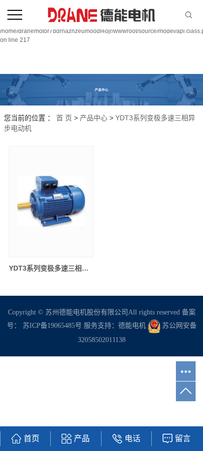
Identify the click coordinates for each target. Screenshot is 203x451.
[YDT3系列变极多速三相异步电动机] (51, 201)
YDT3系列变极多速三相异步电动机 (51, 268)
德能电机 (132, 325)
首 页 (64, 118)
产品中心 (93, 118)
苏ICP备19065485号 (52, 325)
